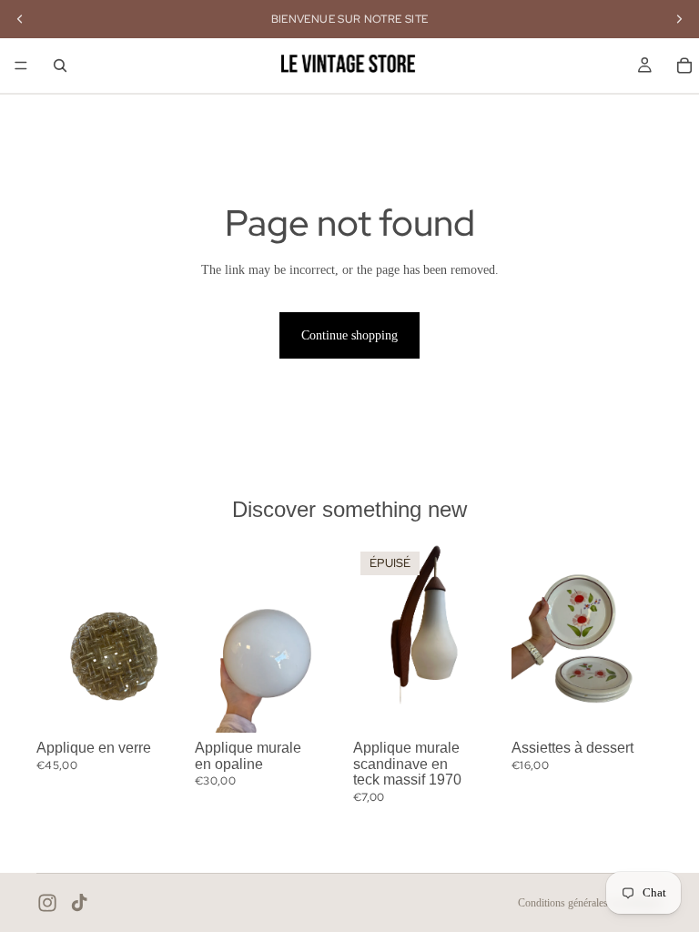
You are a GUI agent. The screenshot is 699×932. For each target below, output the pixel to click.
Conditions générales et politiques (590, 903)
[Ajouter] (159, 704)
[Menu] (21, 65)
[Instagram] (47, 903)
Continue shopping (349, 335)
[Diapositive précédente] (56, 638)
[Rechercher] (60, 66)
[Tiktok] (79, 903)
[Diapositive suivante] (167, 638)
